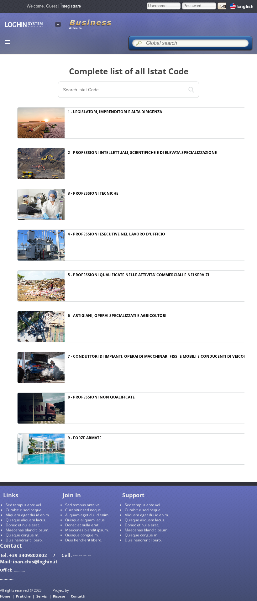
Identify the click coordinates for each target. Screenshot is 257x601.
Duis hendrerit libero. (24, 540)
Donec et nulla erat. (23, 525)
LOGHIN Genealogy (26, 24)
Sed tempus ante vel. (24, 505)
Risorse (59, 596)
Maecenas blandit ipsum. (27, 530)
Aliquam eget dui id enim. (28, 515)
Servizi (41, 596)
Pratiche (23, 596)
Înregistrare (70, 6)
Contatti (78, 596)
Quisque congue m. (22, 535)
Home (5, 596)
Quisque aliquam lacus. (26, 520)
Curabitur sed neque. (24, 510)
